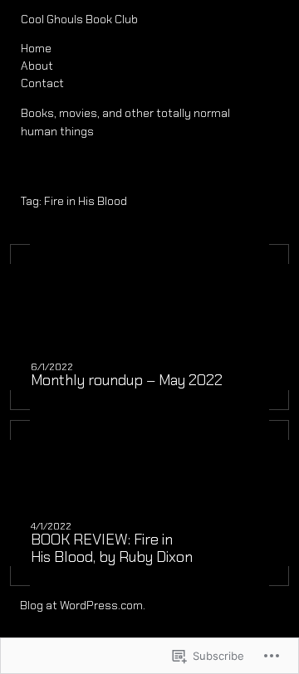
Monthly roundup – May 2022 (127, 380)
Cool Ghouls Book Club (79, 19)
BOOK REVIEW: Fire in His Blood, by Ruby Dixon (112, 548)
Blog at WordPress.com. (82, 605)
